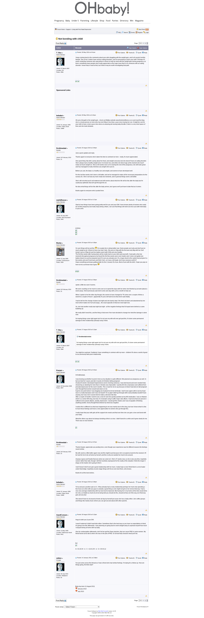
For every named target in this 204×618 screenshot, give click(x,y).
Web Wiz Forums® (103, 611)
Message (78, 48)
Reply (145, 52)
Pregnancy (59, 20)
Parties (115, 20)
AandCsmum (62, 515)
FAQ (119, 32)
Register (140, 32)
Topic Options (143, 48)
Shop (102, 20)
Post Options (121, 52)
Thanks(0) (131, 52)
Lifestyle (94, 20)
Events (133, 32)
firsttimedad (61, 148)
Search (126, 32)
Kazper (59, 370)
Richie (59, 243)
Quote (139, 52)
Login (147, 32)
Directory (124, 20)
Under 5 (75, 20)
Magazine (139, 20)
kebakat (59, 115)
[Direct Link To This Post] (76, 52)
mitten (59, 558)
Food (108, 20)
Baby (68, 20)
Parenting (84, 20)
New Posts (142, 29)
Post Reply (59, 43)
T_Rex (59, 53)
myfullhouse (61, 200)
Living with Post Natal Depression (81, 29)
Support (68, 29)
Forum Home (61, 29)
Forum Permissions (142, 606)
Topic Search (132, 48)
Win (131, 20)
